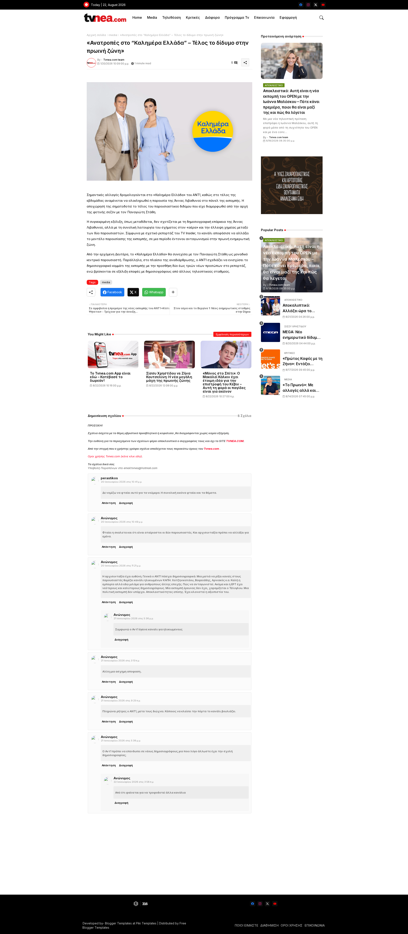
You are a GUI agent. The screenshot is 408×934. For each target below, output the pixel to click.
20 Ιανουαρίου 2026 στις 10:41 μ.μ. (121, 481)
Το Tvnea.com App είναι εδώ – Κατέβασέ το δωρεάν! (110, 377)
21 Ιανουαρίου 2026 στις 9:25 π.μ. (121, 700)
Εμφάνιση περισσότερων (232, 334)
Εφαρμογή (288, 17)
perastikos (109, 478)
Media (152, 17)
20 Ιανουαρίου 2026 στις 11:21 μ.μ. (121, 565)
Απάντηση (109, 503)
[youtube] (323, 4)
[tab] (137, 18)
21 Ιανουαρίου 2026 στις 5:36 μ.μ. (134, 618)
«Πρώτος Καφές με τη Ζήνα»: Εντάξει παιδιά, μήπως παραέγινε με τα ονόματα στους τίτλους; (302, 361)
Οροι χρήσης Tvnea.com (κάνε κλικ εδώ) (115, 456)
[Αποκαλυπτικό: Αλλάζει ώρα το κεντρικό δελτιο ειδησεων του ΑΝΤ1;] (270, 305)
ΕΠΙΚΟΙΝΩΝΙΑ (315, 925)
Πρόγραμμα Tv (237, 17)
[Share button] (173, 292)
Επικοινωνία (264, 17)
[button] (321, 17)
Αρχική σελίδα (96, 35)
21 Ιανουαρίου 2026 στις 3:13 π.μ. (120, 660)
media (113, 35)
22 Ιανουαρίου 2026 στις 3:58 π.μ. (134, 781)
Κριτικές (193, 17)
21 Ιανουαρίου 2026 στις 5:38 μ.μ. (121, 740)
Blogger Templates (118, 923)
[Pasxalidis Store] (292, 213)
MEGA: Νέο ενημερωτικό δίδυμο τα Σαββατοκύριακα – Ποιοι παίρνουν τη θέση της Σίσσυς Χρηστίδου (302, 335)
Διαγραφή (126, 503)
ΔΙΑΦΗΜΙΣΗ (269, 925)
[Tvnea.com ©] (104, 17)
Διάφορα (212, 17)
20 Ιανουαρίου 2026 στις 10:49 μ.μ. (122, 521)
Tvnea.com (211, 448)
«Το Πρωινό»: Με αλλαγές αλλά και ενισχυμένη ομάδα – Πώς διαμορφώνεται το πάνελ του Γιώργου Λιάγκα (303, 388)
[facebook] (300, 4)
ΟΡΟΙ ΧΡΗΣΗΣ (291, 925)
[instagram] (308, 4)
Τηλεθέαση (171, 17)
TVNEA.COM (235, 441)
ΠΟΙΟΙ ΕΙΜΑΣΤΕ (246, 925)
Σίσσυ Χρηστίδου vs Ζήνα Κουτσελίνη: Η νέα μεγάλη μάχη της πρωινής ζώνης (169, 377)
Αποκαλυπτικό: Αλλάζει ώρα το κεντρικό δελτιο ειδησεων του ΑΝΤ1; (301, 308)
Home (137, 17)
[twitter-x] (315, 4)
